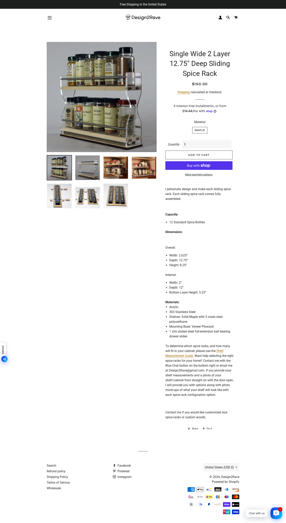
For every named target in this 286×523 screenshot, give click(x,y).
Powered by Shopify (225, 482)
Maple (200, 130)
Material (199, 122)
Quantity (173, 144)
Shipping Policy (57, 477)
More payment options (198, 174)
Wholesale (54, 488)
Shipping (183, 92)
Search (51, 465)
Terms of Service (58, 482)
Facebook (124, 465)
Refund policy (56, 471)
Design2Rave (230, 477)
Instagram (124, 477)
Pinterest (123, 471)
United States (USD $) (219, 467)
